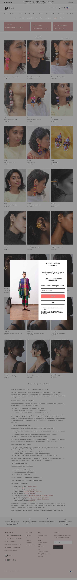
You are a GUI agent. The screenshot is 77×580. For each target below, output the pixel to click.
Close (53, 302)
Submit (53, 296)
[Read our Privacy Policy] (64, 312)
